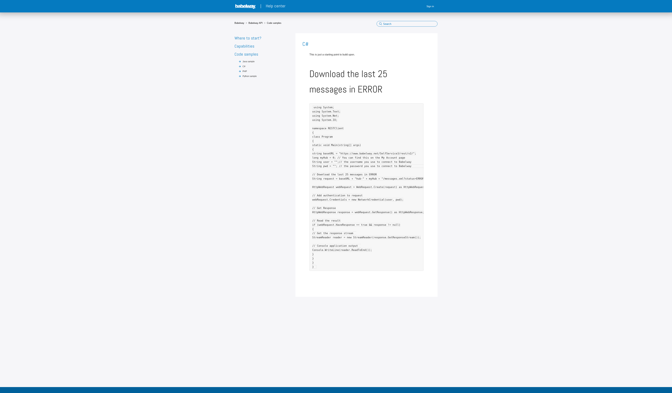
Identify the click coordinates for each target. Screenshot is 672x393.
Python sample (250, 76)
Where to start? (247, 38)
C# (244, 66)
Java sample (249, 61)
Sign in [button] (430, 6)
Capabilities (244, 46)
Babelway (239, 23)
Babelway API (255, 23)
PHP (245, 71)
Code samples (274, 23)
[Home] (245, 6)
